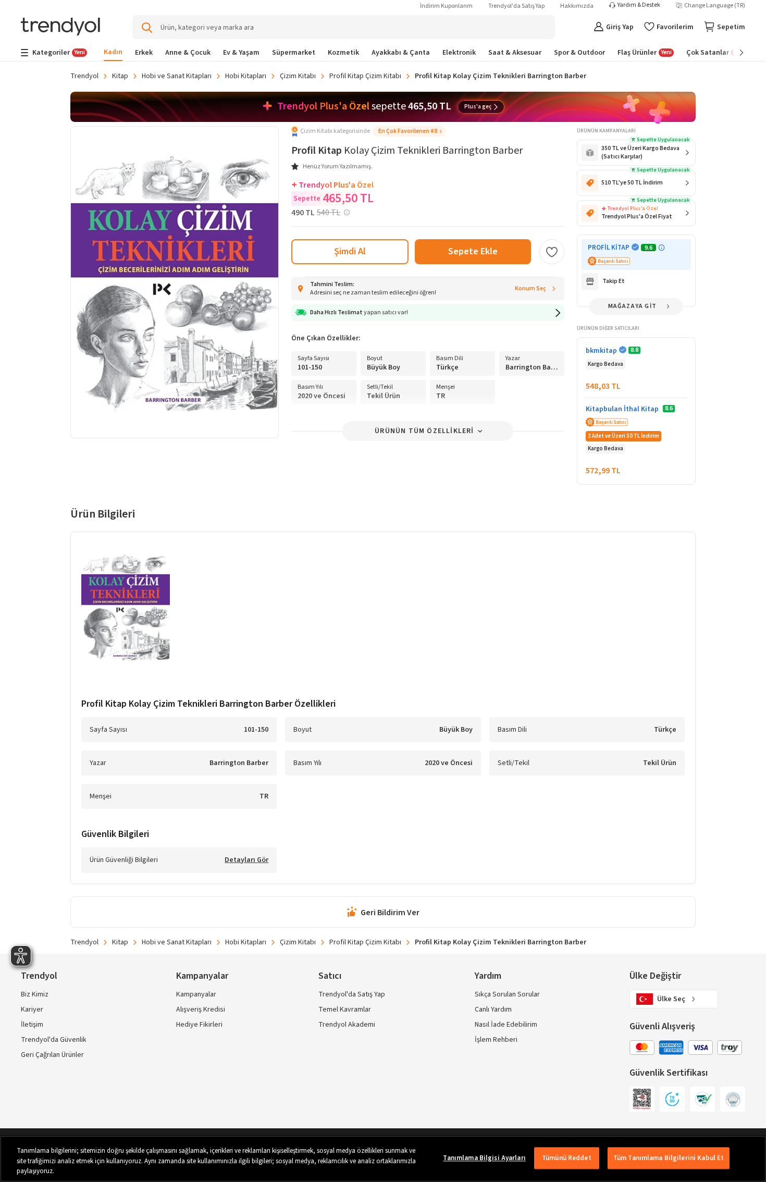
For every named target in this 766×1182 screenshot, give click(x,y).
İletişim (32, 1024)
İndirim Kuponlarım (446, 6)
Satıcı (329, 975)
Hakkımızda (577, 6)
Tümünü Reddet (566, 1158)
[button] (368, 131)
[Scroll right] (734, 52)
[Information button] (661, 247)
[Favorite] (551, 251)
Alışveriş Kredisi (200, 1009)
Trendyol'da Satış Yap (516, 6)
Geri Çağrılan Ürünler (52, 1055)
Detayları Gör (246, 860)
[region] (383, 1159)
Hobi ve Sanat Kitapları (177, 76)
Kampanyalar (196, 994)
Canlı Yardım (493, 1009)
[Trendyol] (60, 27)
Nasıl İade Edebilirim (506, 1024)
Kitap (120, 76)
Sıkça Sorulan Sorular (507, 994)
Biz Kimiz (34, 994)
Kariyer (32, 1009)
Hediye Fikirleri (199, 1024)
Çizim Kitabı (298, 76)
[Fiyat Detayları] (346, 212)
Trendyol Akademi (346, 1024)
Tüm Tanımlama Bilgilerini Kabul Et (668, 1158)
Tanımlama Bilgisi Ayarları (484, 1158)
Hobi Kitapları (245, 76)
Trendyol (84, 76)
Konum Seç (530, 288)
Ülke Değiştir (655, 975)
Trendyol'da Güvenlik (54, 1040)
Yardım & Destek (638, 5)
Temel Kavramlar (344, 1009)
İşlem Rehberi (496, 1040)
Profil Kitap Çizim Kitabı (365, 76)
